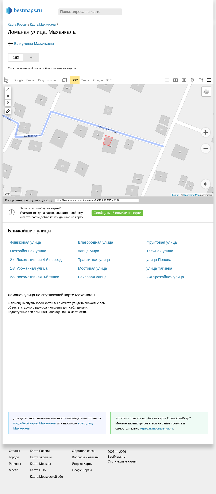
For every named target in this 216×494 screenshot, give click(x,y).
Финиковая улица (25, 242)
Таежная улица (159, 251)
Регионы (15, 463)
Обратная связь (83, 451)
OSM (75, 80)
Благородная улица (95, 242)
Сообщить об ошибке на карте (117, 213)
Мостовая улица (92, 268)
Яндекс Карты (82, 463)
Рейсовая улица (92, 277)
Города (14, 457)
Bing (41, 80)
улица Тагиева (159, 268)
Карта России (17, 24)
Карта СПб (38, 470)
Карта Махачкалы (43, 24)
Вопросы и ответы (85, 457)
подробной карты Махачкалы (34, 423)
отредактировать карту (156, 428)
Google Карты (82, 470)
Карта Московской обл (46, 476)
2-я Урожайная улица (165, 277)
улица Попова (158, 260)
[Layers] (206, 91)
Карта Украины (41, 457)
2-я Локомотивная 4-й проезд (36, 260)
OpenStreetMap (191, 194)
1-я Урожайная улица (28, 268)
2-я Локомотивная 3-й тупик (34, 277)
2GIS (108, 80)
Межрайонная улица (28, 251)
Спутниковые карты (122, 461)
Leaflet (175, 194)
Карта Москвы (40, 463)
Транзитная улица (94, 260)
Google (18, 80)
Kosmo (51, 80)
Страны (14, 451)
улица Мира (88, 251)
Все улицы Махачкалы (34, 43)
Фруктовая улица (161, 242)
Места (13, 470)
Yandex (31, 80)
